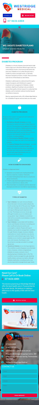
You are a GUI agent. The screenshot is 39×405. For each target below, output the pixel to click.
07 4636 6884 (16, 20)
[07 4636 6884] (5, 20)
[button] (19, 27)
